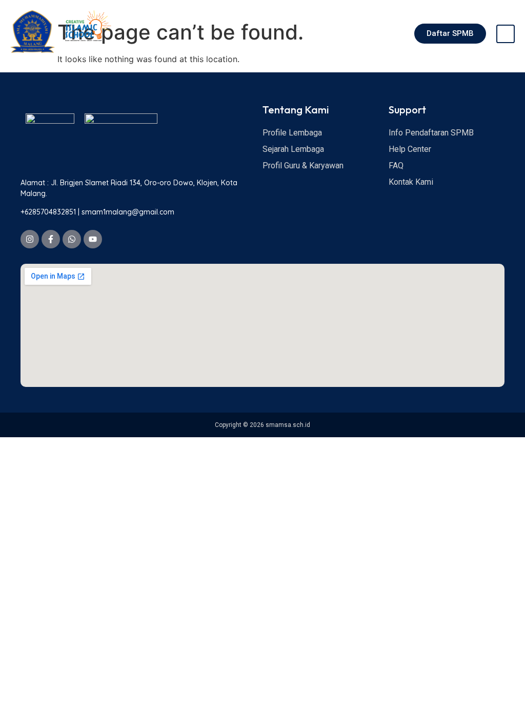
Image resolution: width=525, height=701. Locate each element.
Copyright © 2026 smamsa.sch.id (262, 425)
